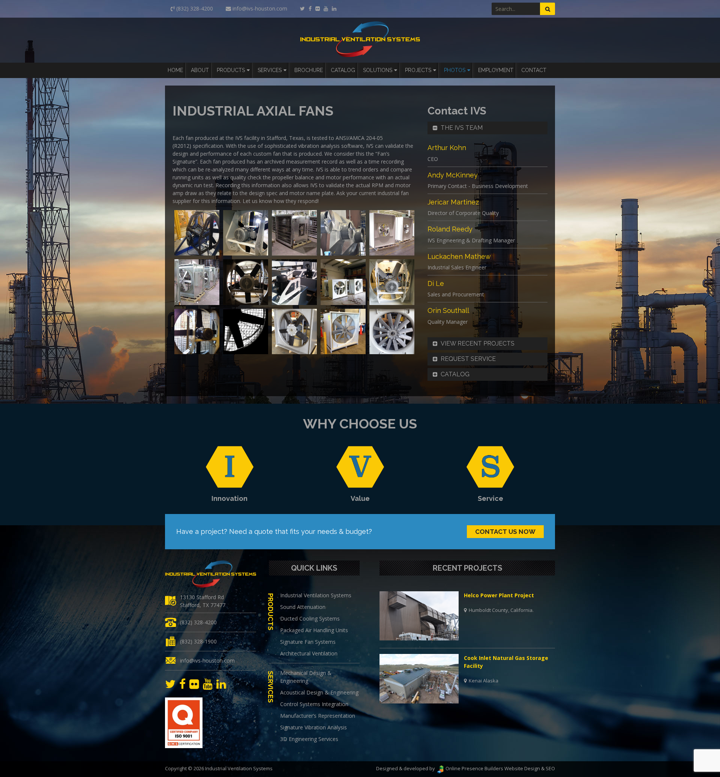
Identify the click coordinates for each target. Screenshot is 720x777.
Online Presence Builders (473, 768)
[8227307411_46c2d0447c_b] (245, 282)
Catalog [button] (455, 374)
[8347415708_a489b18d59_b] (391, 332)
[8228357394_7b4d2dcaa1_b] (343, 282)
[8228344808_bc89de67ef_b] (294, 282)
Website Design (522, 768)
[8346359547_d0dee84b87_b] (245, 332)
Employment (495, 70)
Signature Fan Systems (308, 641)
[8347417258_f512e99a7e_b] (245, 233)
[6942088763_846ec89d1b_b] (391, 233)
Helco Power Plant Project (499, 595)
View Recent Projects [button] (477, 343)
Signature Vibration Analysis (313, 727)
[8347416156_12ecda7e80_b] (196, 233)
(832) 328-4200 (198, 622)
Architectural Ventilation (309, 653)
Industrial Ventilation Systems (315, 595)
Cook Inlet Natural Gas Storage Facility (506, 661)
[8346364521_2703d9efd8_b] (343, 332)
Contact (533, 70)
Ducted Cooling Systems (310, 618)
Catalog (343, 70)
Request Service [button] (468, 358)
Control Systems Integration (314, 704)
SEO (550, 768)
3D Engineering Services (309, 738)
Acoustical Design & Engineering (319, 692)
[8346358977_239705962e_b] (196, 332)
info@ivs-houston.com (207, 660)
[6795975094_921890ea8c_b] (294, 233)
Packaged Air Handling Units (314, 630)
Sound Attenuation (303, 606)
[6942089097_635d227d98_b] (196, 282)
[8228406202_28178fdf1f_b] (391, 282)
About (200, 70)
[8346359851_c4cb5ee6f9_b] (294, 332)
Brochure (308, 70)
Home (175, 70)
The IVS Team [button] (462, 127)
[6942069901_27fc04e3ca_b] (343, 233)
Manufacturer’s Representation (317, 715)
